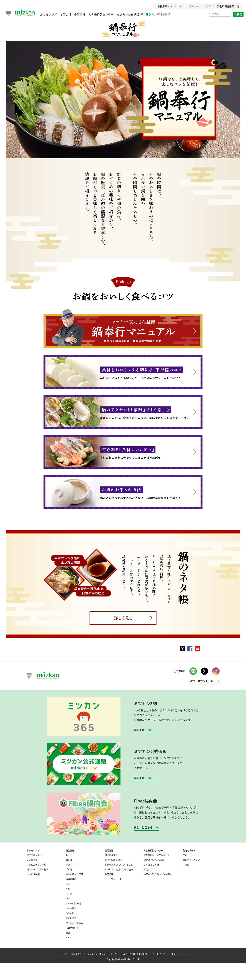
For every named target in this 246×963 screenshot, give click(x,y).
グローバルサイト (180, 953)
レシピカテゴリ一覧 (36, 864)
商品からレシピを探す (37, 869)
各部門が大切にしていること (119, 864)
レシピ (186, 864)
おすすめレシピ (34, 854)
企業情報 (79, 14)
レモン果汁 (71, 908)
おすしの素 (71, 918)
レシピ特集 (32, 859)
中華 (68, 898)
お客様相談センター (101, 14)
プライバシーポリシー (100, 953)
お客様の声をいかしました (157, 854)
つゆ (68, 884)
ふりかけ (70, 913)
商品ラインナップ (191, 859)
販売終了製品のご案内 (154, 859)
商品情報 (65, 14)
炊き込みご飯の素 (74, 922)
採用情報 (109, 874)
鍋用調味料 (71, 879)
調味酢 (69, 859)
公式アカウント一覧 (201, 681)
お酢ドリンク (72, 864)
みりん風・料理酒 (74, 874)
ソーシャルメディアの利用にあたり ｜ (133, 953)
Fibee (68, 937)
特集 (185, 854)
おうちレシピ (48, 14)
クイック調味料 (73, 903)
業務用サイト (189, 850)
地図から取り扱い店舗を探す (158, 874)
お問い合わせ (150, 869)
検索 (239, 14)
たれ (68, 888)
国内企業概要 (111, 854)
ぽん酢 (69, 869)
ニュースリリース (113, 879)
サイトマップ (162, 953)
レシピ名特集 (33, 874)
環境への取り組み (113, 859)
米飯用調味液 (72, 927)
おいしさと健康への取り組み (119, 869)
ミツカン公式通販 (128, 14)
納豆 (68, 932)
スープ (69, 893)
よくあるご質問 (151, 864)
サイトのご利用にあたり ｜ (73, 953)
